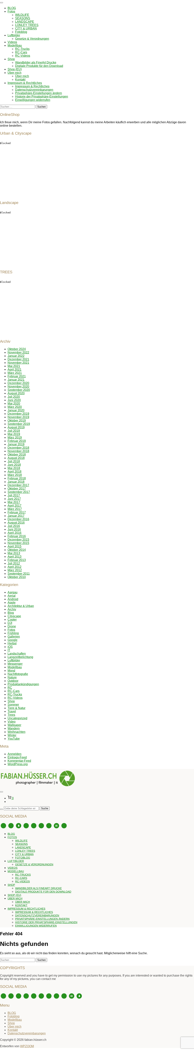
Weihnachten (16, 731)
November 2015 (18, 543)
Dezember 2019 (18, 413)
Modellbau (15, 45)
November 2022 (18, 352)
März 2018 (15, 475)
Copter (12, 619)
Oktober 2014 (17, 549)
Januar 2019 (16, 444)
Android (13, 599)
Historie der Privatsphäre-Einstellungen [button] (41, 96)
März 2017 (15, 509)
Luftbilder (14, 35)
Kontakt (20, 79)
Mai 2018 (14, 468)
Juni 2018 (14, 464)
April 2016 (14, 532)
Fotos (11, 11)
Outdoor (13, 680)
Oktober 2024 (17, 349)
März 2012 (15, 570)
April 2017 (14, 505)
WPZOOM (27, 1046)
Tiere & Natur (16, 708)
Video (12, 721)
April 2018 (14, 471)
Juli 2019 (14, 430)
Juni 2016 (14, 529)
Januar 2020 (16, 410)
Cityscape (14, 616)
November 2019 (18, 417)
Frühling (13, 633)
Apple (12, 602)
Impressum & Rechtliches (25, 82)
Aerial (12, 595)
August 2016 (16, 522)
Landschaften (17, 653)
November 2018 (18, 451)
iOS (10, 646)
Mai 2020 (14, 403)
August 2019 (16, 427)
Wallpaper (14, 725)
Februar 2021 (17, 376)
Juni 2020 (14, 400)
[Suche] (1, 809)
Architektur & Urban (21, 606)
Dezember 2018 (18, 447)
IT (9, 650)
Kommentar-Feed (19, 760)
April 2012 (14, 566)
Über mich (14, 72)
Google (12, 640)
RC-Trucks (22, 48)
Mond (11, 670)
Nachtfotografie (18, 674)
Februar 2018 (17, 478)
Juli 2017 (14, 495)
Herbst (12, 643)
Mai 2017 (14, 502)
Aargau (12, 592)
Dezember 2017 (18, 485)
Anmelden (14, 754)
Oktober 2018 (17, 454)
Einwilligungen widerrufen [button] (32, 100)
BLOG (12, 8)
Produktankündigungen (23, 684)
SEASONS (22, 18)
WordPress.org (18, 764)
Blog (11, 612)
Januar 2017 (16, 515)
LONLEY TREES (26, 25)
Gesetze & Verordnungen (32, 38)
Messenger (15, 663)
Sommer (13, 704)
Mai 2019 (14, 434)
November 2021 (18, 362)
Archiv (12, 609)
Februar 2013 (17, 560)
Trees (11, 714)
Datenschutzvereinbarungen (34, 89)
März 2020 (15, 406)
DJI (10, 623)
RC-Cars (21, 52)
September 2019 (19, 424)
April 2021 (14, 369)
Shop (11, 59)
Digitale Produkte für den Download (39, 65)
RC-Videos (22, 55)
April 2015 (14, 546)
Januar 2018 (16, 481)
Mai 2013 (14, 553)
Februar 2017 (17, 512)
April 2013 (14, 556)
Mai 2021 (14, 366)
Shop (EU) (15, 69)
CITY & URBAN (26, 28)
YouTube (14, 738)
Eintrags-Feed (17, 757)
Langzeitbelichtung (20, 657)
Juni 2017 (14, 498)
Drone (12, 626)
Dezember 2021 (18, 359)
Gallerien (14, 636)
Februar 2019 (17, 441)
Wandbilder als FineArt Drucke (35, 62)
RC (10, 687)
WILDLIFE (22, 14)
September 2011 (19, 573)
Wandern (14, 728)
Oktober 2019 (17, 420)
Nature (12, 677)
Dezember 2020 (18, 383)
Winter (12, 735)
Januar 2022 (16, 355)
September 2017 (19, 492)
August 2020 (16, 393)
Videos (12, 42)
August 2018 (16, 458)
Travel (12, 711)
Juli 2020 (14, 396)
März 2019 (15, 437)
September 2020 (19, 389)
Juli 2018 (14, 461)
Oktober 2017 (17, 488)
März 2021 (15, 372)
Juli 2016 (14, 526)
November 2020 (18, 386)
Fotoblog (21, 31)
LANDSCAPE (24, 21)
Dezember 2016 (18, 519)
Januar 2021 (16, 379)
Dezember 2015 (18, 539)
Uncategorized (17, 718)
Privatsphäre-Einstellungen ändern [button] (38, 93)
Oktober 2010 (17, 577)
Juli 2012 (14, 563)
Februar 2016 (17, 536)
